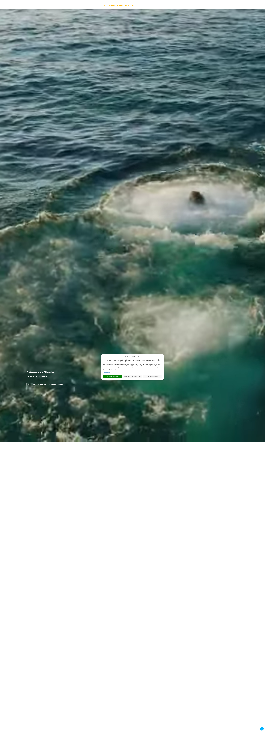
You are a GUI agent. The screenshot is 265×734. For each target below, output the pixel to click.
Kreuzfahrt (127, 5)
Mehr (133, 5)
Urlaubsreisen (112, 5)
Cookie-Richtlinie (106, 372)
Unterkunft (120, 5)
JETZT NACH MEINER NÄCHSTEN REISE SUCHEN (45, 384)
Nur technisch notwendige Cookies (132, 376)
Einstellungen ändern (153, 376)
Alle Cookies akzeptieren (112, 376)
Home (105, 5)
